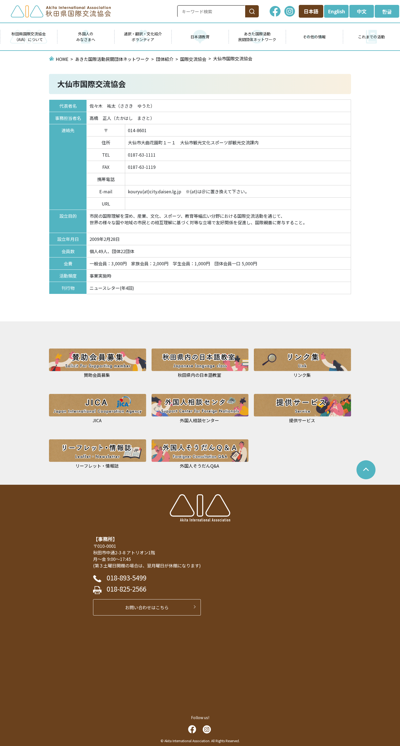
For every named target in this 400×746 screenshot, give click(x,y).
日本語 (311, 11)
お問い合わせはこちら (149, 607)
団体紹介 (164, 59)
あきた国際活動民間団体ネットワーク (112, 59)
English (336, 11)
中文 (362, 11)
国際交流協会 (193, 59)
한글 (387, 11)
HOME (62, 59)
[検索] (252, 11)
